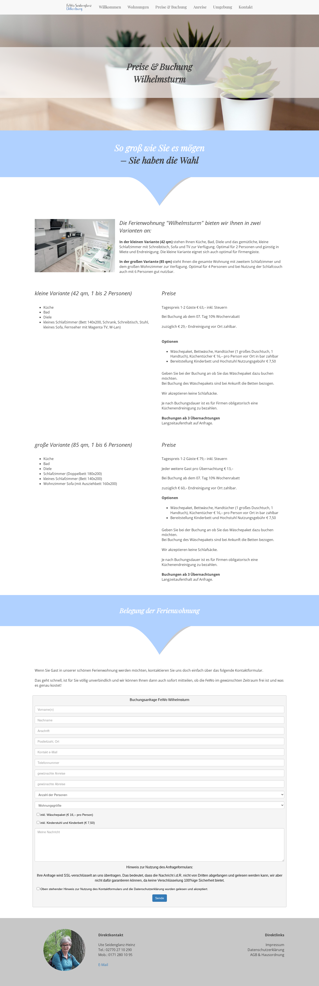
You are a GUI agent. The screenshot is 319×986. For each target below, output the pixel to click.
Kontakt (246, 7)
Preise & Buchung (171, 7)
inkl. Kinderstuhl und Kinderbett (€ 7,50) (67, 822)
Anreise (200, 7)
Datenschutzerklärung (266, 949)
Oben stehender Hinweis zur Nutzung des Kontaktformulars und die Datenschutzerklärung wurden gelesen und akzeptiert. (123, 889)
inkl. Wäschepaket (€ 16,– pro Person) (66, 814)
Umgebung (222, 7)
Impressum (275, 944)
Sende (159, 898)
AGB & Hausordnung (267, 954)
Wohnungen (138, 7)
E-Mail (103, 964)
